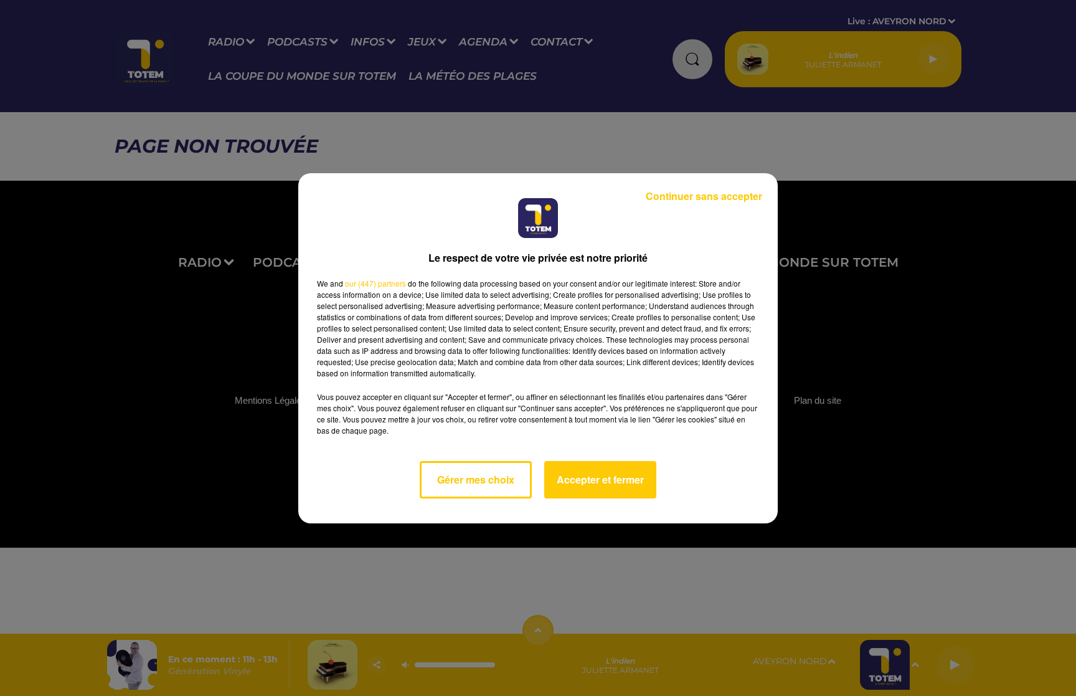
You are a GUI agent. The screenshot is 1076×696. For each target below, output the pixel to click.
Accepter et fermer (600, 479)
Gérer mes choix (475, 479)
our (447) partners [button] (375, 283)
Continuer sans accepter (704, 196)
